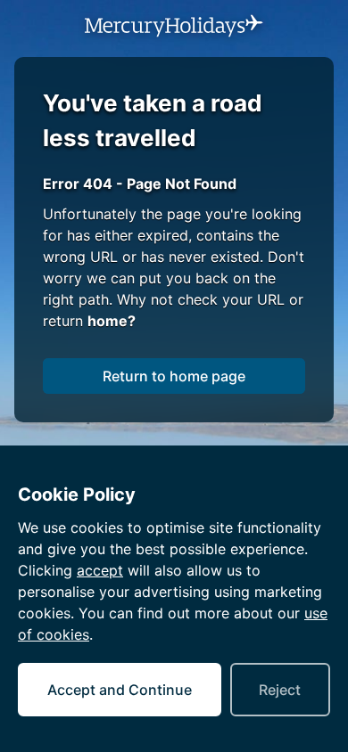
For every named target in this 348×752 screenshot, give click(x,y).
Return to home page (174, 376)
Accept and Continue (119, 690)
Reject (280, 690)
